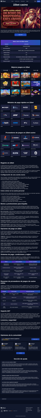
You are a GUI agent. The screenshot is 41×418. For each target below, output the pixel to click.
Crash (25, 70)
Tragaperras (35, 70)
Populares (4, 70)
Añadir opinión (35, 339)
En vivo (15, 70)
